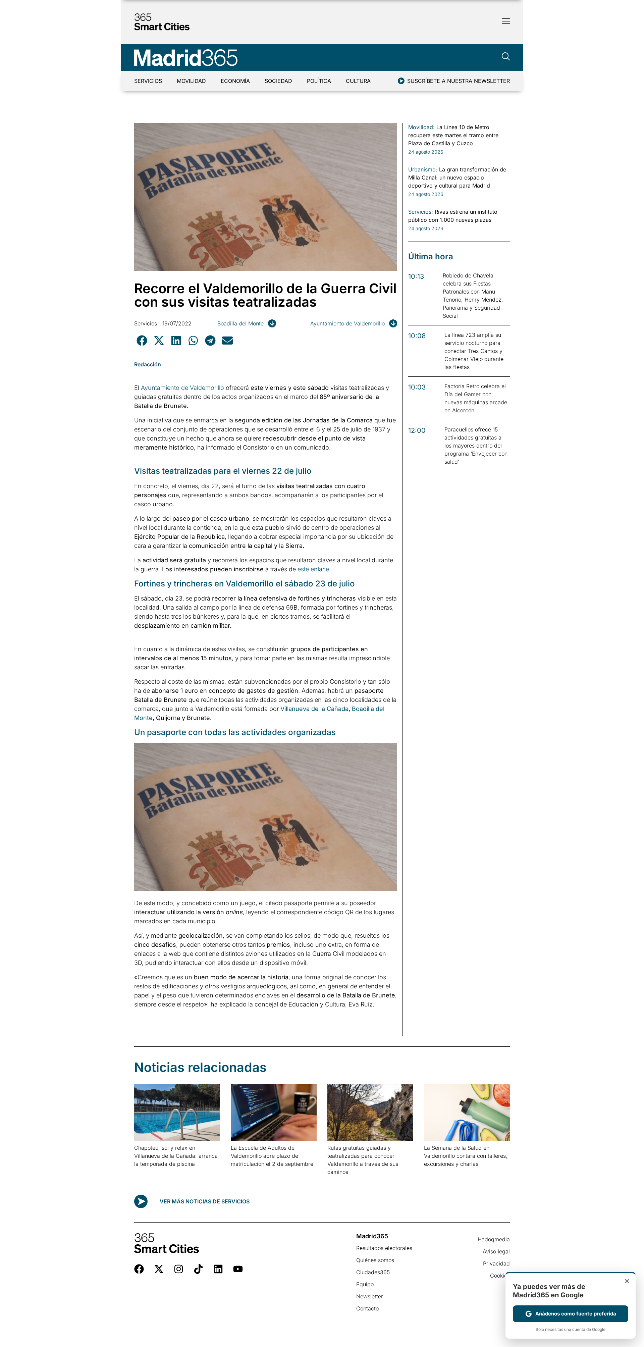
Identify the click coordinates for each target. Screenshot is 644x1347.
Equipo (365, 1284)
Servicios (148, 80)
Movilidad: (421, 127)
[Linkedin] (218, 1269)
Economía (235, 80)
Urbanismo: (422, 169)
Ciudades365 (373, 1272)
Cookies (500, 1275)
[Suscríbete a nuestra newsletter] (401, 80)
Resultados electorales (384, 1248)
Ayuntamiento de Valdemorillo (347, 323)
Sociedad (278, 80)
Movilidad (191, 80)
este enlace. (314, 569)
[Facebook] (139, 1269)
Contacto (367, 1308)
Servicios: (420, 211)
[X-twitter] (159, 1269)
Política (319, 80)
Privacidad (496, 1263)
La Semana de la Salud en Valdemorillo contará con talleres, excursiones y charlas (465, 1155)
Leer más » (144, 1172)
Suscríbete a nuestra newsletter (458, 80)
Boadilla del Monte (240, 323)
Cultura (358, 80)
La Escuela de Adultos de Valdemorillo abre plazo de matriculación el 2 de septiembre (272, 1155)
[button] (141, 340)
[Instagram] (178, 1269)
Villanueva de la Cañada (314, 708)
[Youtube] (238, 1269)
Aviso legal (496, 1251)
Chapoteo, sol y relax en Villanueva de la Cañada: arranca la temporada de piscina (176, 1155)
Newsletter (369, 1296)
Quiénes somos (375, 1260)
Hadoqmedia (494, 1239)
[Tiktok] (198, 1269)
